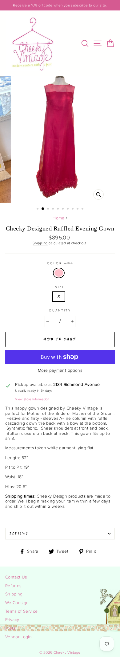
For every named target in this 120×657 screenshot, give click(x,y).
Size (60, 287)
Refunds (13, 585)
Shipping (40, 243)
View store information (32, 399)
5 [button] (58, 209)
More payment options (60, 370)
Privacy (12, 619)
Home (58, 218)
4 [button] (53, 209)
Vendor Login (18, 637)
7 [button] (68, 209)
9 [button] (78, 209)
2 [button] (43, 208)
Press (10, 628)
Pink (59, 273)
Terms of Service (21, 611)
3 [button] (48, 209)
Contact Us (16, 577)
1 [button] (38, 209)
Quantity (60, 310)
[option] (60, 5)
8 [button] (73, 209)
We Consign (17, 602)
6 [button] (63, 209)
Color (60, 263)
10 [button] (83, 209)
